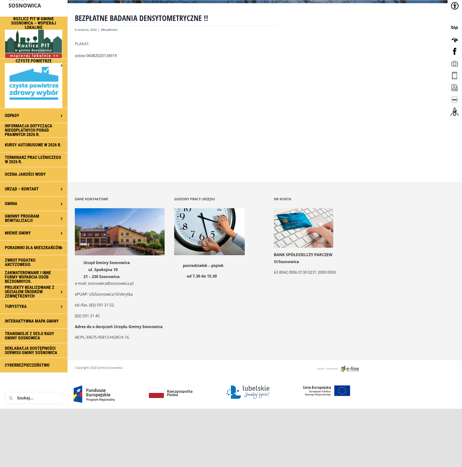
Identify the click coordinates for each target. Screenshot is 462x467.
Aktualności (109, 29)
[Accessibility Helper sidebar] (455, 6)
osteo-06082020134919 (96, 55)
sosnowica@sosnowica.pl (111, 283)
